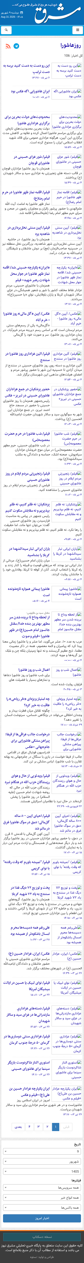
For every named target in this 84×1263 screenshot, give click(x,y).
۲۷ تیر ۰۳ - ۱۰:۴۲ (40, 940)
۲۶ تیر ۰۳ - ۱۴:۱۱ (41, 1075)
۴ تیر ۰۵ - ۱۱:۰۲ (73, 495)
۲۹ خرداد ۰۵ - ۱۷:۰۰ (71, 725)
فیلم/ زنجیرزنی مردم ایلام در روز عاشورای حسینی (27, 477)
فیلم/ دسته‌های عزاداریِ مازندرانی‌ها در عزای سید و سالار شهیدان (28, 1014)
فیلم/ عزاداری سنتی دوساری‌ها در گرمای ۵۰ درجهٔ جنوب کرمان (27, 1039)
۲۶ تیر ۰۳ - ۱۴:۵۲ (40, 1027)
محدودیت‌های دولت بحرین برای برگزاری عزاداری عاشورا (27, 120)
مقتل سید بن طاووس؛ (38, 613)
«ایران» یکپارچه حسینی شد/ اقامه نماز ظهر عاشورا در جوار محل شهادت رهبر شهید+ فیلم (26, 274)
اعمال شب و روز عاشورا (34, 670)
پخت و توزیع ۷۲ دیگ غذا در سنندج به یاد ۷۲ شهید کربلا (30, 891)
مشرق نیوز (48, 11)
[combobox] (42, 1151)
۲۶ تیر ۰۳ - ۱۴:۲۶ (40, 1048)
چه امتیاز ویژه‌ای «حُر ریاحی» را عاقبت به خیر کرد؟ (28, 702)
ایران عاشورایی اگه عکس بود (30, 91)
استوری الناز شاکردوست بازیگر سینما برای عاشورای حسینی (28, 1066)
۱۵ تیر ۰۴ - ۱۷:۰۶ (73, 852)
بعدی (18, 1126)
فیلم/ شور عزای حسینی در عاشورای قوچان (32, 160)
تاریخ (77, 1144)
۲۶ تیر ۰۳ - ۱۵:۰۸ (40, 995)
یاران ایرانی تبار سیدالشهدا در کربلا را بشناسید (29, 552)
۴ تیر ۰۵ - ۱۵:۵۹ (73, 147)
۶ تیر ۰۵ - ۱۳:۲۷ (41, 78)
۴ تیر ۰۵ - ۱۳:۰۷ (73, 344)
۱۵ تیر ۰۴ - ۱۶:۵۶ (41, 874)
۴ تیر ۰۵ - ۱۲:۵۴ (73, 380)
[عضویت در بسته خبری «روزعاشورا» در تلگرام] (16, 46)
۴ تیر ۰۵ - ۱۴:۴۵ (73, 218)
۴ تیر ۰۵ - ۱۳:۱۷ (73, 304)
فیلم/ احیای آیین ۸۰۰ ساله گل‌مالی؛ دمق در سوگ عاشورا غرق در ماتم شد (26, 822)
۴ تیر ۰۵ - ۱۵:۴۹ (73, 183)
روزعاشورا (70, 45)
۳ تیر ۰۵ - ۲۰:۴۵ (72, 689)
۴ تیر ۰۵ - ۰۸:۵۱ (73, 579)
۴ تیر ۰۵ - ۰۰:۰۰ (73, 660)
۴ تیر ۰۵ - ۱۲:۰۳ (73, 424)
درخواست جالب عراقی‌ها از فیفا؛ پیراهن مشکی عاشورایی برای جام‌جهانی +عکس (27, 740)
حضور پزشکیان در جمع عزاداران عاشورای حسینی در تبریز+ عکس (27, 392)
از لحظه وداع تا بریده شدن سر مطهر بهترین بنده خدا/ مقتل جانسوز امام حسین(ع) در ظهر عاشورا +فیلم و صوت (29, 626)
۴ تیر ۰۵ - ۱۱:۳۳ (73, 464)
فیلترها (76, 1180)
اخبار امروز (42, 1218)
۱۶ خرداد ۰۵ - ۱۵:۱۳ (71, 766)
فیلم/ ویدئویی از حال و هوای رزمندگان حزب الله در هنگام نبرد (27, 779)
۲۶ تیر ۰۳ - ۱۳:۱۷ (72, 1114)
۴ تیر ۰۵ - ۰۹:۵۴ (73, 539)
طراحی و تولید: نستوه (42, 1257)
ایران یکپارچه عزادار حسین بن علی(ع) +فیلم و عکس (29, 1092)
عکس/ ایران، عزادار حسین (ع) (29, 954)
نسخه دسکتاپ (42, 1236)
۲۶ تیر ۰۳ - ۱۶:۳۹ (72, 973)
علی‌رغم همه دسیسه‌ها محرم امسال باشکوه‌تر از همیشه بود (30, 931)
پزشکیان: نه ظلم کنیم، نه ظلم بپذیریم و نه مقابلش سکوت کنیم (27, 507)
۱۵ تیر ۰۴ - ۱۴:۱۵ (73, 918)
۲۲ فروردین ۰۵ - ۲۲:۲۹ (69, 806)
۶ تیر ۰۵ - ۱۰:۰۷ (41, 97)
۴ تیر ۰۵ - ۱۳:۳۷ (73, 258)
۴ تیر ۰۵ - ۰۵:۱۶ (41, 601)
